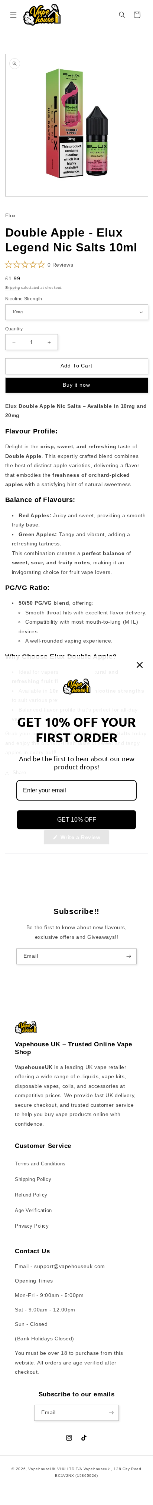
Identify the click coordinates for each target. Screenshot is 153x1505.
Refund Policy (31, 1195)
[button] (13, 14)
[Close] (140, 665)
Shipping (12, 288)
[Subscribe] (128, 956)
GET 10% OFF (76, 819)
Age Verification (33, 1210)
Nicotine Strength (23, 298)
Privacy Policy (32, 1226)
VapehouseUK (42, 1469)
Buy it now (76, 385)
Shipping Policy (33, 1179)
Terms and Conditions (40, 1163)
